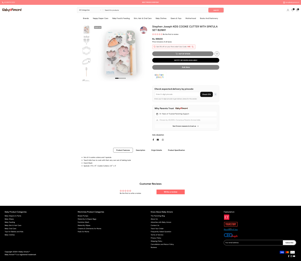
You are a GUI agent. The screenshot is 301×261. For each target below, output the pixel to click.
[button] (157, 34)
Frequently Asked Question (161, 232)
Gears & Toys (176, 18)
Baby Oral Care (10, 228)
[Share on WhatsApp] (163, 140)
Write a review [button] (170, 192)
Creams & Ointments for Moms (89, 228)
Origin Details (156, 150)
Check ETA (206, 94)
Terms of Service (157, 235)
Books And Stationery (209, 18)
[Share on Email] (158, 140)
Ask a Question (158, 135)
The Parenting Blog (158, 216)
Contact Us (155, 225)
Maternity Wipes (84, 225)
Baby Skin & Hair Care (13, 225)
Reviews (154, 247)
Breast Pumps (83, 216)
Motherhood (191, 18)
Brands (86, 18)
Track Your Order (157, 228)
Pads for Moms (83, 232)
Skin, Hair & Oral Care (143, 18)
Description (140, 150)
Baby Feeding (10, 222)
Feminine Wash (83, 222)
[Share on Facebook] (153, 140)
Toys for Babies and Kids (14, 232)
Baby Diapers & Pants (13, 216)
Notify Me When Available (185, 60)
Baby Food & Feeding (121, 18)
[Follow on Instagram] (291, 256)
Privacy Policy (156, 238)
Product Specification (176, 150)
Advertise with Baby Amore (161, 222)
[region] (185, 118)
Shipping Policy (156, 241)
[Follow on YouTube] (294, 256)
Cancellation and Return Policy (162, 244)
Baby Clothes (161, 18)
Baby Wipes (9, 219)
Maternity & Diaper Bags (87, 219)
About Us (154, 219)
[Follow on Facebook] (289, 256)
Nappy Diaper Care (100, 18)
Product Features (123, 150)
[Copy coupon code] (192, 47)
